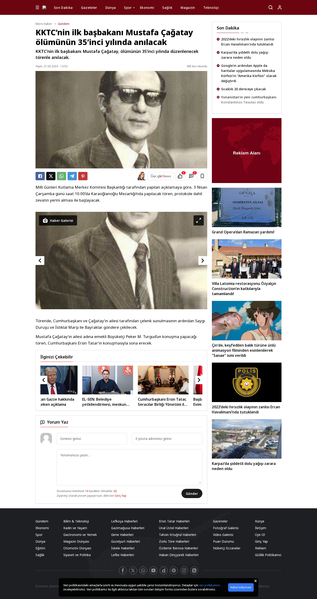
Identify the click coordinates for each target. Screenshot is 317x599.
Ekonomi (147, 7)
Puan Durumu (223, 541)
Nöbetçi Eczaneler (226, 548)
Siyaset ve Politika (77, 555)
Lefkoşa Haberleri (124, 521)
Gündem (63, 24)
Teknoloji (211, 7)
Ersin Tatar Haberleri (174, 521)
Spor (128, 7)
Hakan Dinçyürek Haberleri (179, 555)
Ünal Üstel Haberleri (173, 528)
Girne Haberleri (122, 534)
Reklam (260, 548)
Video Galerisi (223, 534)
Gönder (192, 493)
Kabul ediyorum (240, 587)
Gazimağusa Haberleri (127, 528)
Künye (259, 521)
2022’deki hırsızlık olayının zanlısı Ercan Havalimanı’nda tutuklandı (247, 41)
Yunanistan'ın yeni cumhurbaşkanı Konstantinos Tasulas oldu (248, 99)
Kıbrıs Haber (44, 24)
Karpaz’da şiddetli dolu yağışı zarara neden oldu (244, 55)
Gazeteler (89, 7)
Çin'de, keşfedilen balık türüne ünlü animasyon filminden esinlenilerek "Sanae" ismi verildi (244, 350)
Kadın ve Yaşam (75, 528)
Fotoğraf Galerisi (226, 528)
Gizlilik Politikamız (268, 555)
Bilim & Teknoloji (76, 521)
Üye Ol (260, 534)
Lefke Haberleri (122, 555)
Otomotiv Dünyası (77, 548)
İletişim (260, 528)
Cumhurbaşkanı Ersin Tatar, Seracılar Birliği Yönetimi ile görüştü (120, 402)
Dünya (110, 7)
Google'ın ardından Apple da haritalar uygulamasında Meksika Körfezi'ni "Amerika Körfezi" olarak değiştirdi (249, 73)
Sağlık (167, 7)
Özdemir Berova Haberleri (178, 548)
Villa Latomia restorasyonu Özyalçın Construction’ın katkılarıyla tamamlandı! (244, 288)
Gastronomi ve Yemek (80, 534)
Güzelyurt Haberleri (125, 541)
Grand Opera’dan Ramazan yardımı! (243, 232)
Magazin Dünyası (76, 541)
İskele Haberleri (122, 548)
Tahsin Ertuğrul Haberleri (177, 534)
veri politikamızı (209, 585)
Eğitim (40, 548)
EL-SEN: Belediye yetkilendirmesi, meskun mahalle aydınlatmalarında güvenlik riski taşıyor (63, 402)
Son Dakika (63, 7)
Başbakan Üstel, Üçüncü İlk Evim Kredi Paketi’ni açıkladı (176, 402)
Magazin (188, 7)
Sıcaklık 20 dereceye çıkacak (243, 89)
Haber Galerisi (61, 220)
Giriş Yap (120, 496)
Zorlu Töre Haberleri (174, 541)
